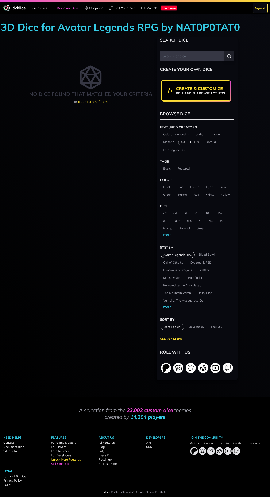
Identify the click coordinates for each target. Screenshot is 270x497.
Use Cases (39, 8)
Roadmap (105, 459)
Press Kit (105, 455)
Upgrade (96, 8)
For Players (58, 447)
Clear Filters (171, 339)
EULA (7, 485)
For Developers (61, 455)
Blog (102, 447)
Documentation (13, 447)
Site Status (10, 451)
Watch (152, 8)
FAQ (101, 451)
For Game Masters (63, 442)
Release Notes (108, 464)
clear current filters (93, 102)
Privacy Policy (12, 480)
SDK (149, 447)
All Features (107, 442)
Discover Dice (67, 8)
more (167, 235)
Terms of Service (14, 476)
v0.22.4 (133, 491)
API (148, 442)
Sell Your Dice (125, 8)
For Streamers (60, 451)
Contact (8, 442)
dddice (107, 491)
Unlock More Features (66, 459)
